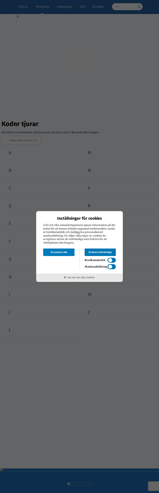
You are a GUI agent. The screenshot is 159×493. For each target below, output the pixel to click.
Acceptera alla (58, 252)
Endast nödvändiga (100, 252)
